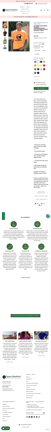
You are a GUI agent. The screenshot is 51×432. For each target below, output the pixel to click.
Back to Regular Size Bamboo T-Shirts (26, 315)
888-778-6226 (5, 386)
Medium (37, 46)
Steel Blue (35, 62)
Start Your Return (6, 406)
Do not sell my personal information (33, 393)
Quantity (37, 76)
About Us (25, 13)
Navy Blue (38, 69)
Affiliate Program (29, 391)
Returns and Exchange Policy (8, 408)
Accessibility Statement (7, 412)
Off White (38, 62)
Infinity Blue (41, 69)
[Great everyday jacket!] (25, 335)
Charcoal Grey (35, 73)
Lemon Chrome (41, 65)
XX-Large (37, 54)
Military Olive (44, 69)
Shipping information (41, 192)
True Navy (38, 73)
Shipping (35, 37)
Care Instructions (41, 196)
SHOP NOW (34, 16)
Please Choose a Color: (39, 59)
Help (3, 418)
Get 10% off (3, 216)
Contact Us (4, 420)
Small (44, 50)
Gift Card (28, 387)
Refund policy (29, 397)
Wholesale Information (30, 389)
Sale (27, 11)
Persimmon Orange (35, 65)
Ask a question (41, 199)
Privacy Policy (5, 414)
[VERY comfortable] (9, 335)
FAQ (27, 381)
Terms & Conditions (6, 416)
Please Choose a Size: (39, 43)
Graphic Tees (25, 9)
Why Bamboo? (29, 379)
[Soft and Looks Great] (41, 335)
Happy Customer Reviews (31, 385)
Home (35, 22)
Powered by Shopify (25, 427)
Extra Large (37, 50)
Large (42, 46)
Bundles (23, 11)
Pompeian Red (44, 65)
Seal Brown (41, 62)
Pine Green (35, 69)
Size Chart (4, 410)
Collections (39, 22)
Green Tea (44, 62)
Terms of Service (29, 395)
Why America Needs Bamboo (32, 383)
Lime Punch (38, 65)
